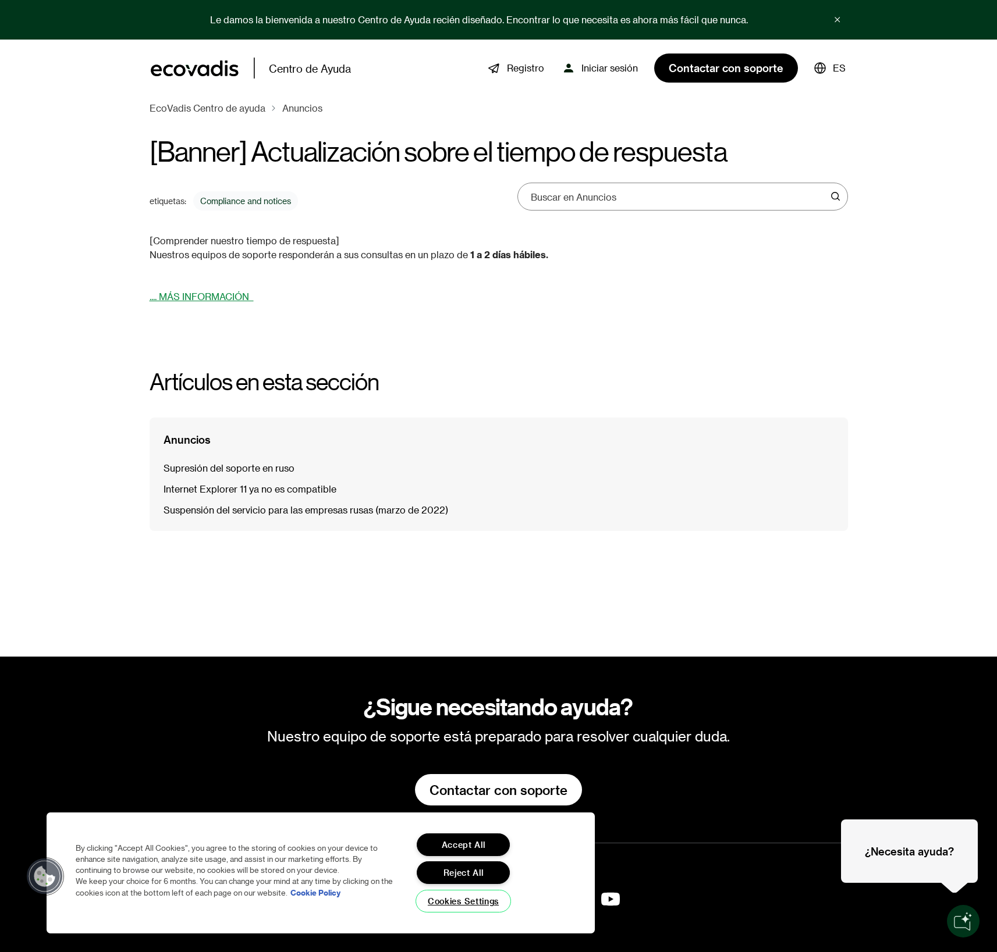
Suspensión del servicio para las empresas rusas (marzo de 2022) (306, 509)
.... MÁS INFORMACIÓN (202, 296)
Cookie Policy (315, 892)
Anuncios (302, 107)
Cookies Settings (463, 901)
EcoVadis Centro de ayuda (207, 107)
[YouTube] (610, 899)
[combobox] (679, 197)
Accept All (463, 845)
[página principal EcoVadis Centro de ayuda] (195, 68)
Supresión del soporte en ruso (229, 467)
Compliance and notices (245, 201)
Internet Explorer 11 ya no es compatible (250, 488)
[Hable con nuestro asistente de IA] (963, 921)
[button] (830, 68)
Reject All (463, 873)
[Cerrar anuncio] (837, 19)
